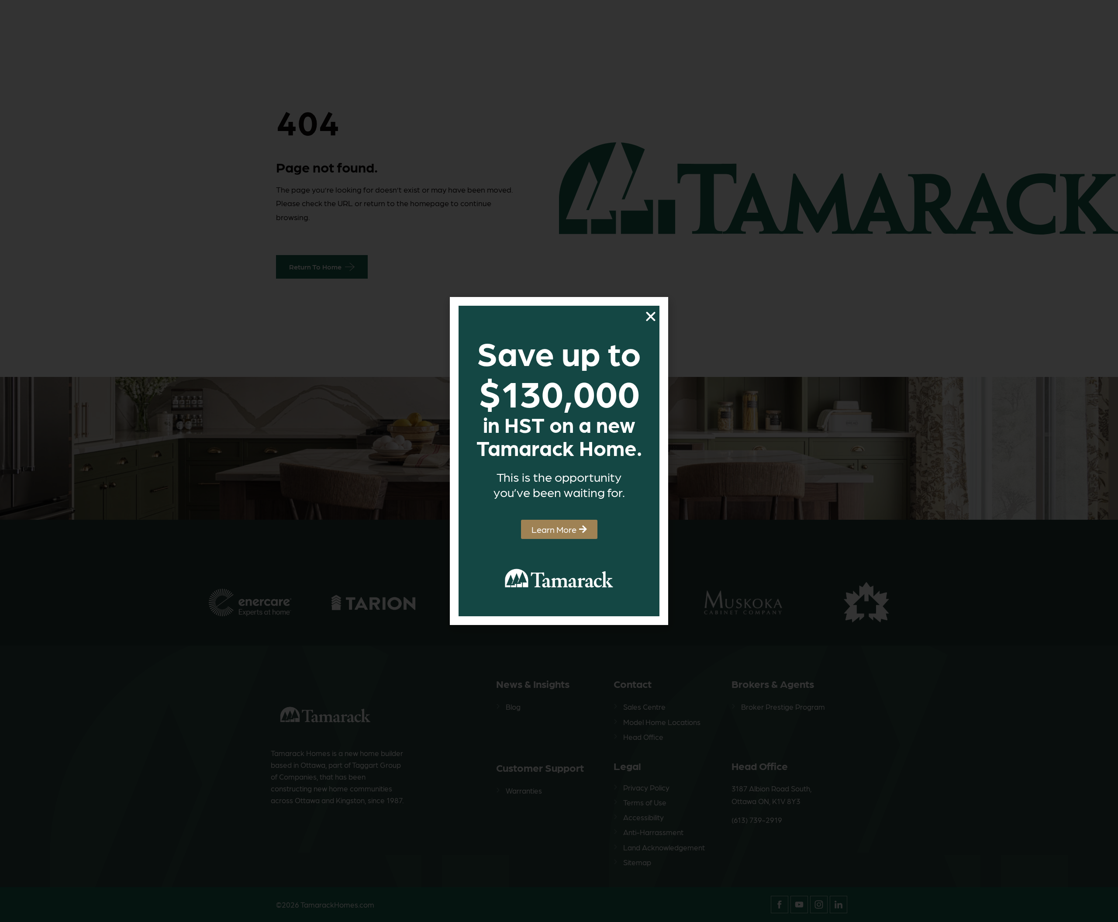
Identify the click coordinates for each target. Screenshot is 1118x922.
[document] (559, 461)
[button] (650, 316)
